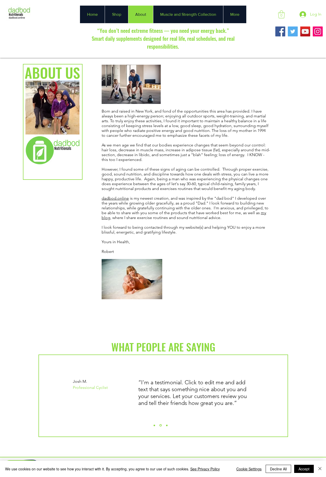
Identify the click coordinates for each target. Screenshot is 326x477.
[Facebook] (280, 31)
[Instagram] (318, 31)
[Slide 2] (160, 425)
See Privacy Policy (205, 468)
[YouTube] (305, 31)
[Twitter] (293, 31)
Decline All (278, 468)
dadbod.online (115, 198)
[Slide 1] (154, 425)
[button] (281, 14)
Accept (303, 468)
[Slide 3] (167, 425)
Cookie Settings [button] (249, 468)
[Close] (320, 469)
